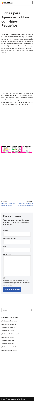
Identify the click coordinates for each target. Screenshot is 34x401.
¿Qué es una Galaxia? (8, 327)
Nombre (6, 231)
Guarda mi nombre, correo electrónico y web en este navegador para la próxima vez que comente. (16, 283)
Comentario (7, 254)
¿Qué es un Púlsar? (7, 337)
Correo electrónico (9, 238)
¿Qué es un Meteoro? (8, 343)
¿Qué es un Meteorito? (8, 347)
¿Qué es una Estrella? (8, 330)
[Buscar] (32, 310)
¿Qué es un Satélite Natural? (10, 334)
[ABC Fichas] (7, 2)
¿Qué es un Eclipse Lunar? (9, 350)
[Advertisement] (17, 74)
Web (4, 246)
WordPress (21, 399)
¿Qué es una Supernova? (9, 321)
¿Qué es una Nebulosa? (8, 324)
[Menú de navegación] (30, 2)
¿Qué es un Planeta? (7, 340)
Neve (3, 399)
